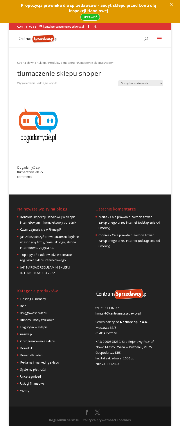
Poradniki (26, 348)
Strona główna (26, 63)
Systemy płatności (33, 369)
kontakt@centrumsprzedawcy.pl (118, 313)
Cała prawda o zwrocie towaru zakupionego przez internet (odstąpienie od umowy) (129, 222)
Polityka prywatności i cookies (107, 420)
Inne (23, 306)
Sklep (42, 63)
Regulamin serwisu (64, 420)
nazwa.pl (26, 334)
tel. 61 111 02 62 (107, 308)
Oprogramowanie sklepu (37, 341)
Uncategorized (30, 376)
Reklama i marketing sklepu (39, 362)
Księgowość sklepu (33, 313)
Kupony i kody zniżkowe (37, 320)
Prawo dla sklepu (32, 355)
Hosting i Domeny (33, 299)
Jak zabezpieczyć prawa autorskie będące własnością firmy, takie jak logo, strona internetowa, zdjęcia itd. (49, 242)
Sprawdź (90, 17)
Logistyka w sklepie (34, 327)
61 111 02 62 (28, 26)
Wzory (24, 391)
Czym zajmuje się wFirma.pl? (40, 229)
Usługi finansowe (32, 383)
